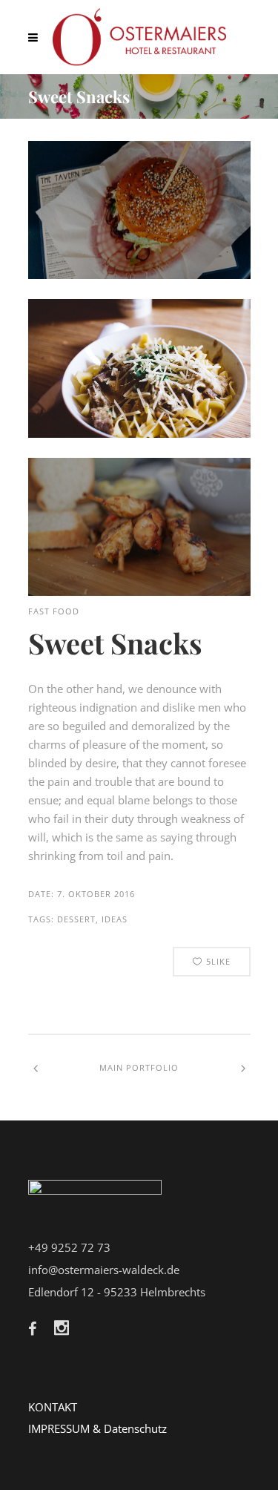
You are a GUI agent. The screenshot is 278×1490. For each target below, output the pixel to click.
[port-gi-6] (139, 433)
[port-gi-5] (139, 274)
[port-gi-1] (139, 591)
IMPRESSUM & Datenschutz (97, 1428)
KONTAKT (52, 1406)
